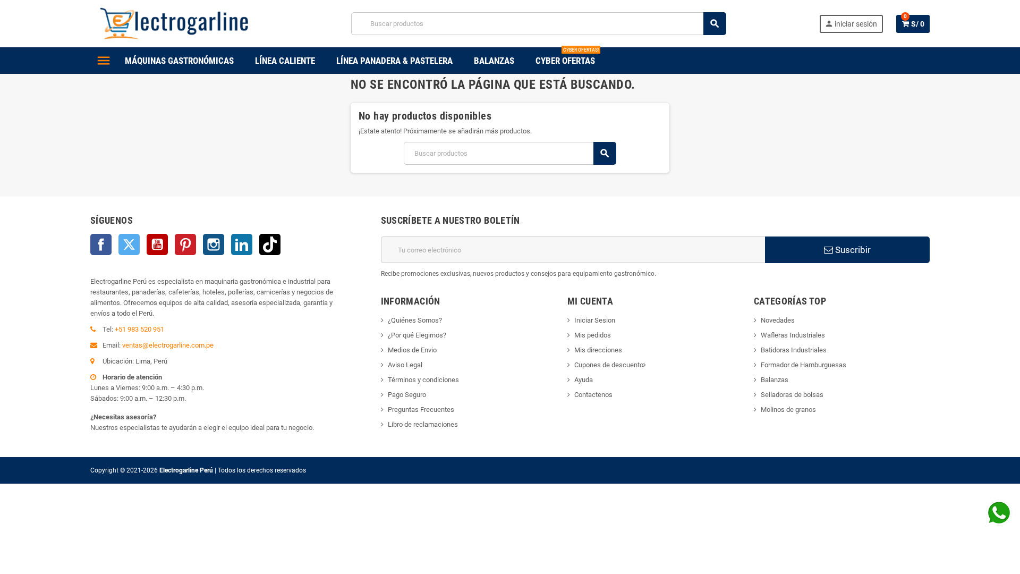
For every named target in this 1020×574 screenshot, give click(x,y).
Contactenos (593, 395)
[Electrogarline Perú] (174, 23)
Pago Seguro (407, 395)
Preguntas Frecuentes (421, 409)
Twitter (129, 244)
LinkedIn (241, 244)
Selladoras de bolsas (792, 395)
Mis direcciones (598, 350)
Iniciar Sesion (594, 320)
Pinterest (185, 244)
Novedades (778, 320)
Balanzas (774, 380)
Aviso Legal (405, 365)
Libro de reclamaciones (423, 424)
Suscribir (852, 249)
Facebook (101, 244)
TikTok (269, 244)
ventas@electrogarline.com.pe (168, 345)
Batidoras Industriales (794, 350)
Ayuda (583, 380)
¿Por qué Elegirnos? (417, 335)
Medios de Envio (412, 350)
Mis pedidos (592, 335)
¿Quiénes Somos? (415, 320)
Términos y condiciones (423, 380)
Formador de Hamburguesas (803, 365)
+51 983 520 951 (139, 329)
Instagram (213, 244)
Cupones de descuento (608, 365)
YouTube (157, 244)
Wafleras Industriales (793, 335)
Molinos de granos (788, 409)
